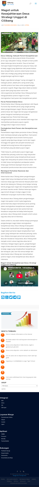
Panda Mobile (5, 441)
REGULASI (23, 481)
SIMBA (3, 434)
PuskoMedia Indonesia (10, 25)
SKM (29, 481)
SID (2, 405)
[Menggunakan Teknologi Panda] (4, 3)
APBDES (34, 479)
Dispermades (5, 453)
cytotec (3, 389)
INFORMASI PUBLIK (25, 479)
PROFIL (3, 479)
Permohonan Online (6, 417)
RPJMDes (9, 481)
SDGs (2, 403)
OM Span (3, 407)
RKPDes (16, 481)
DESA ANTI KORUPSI (12, 479)
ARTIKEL (27, 25)
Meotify (3, 438)
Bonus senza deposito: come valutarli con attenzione (21, 350)
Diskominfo (4, 455)
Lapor (2, 424)
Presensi (3, 436)
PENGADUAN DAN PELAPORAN (18, 483)
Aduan (3, 419)
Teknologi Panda (22, 475)
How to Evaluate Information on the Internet (19, 334)
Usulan (3, 422)
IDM (2, 400)
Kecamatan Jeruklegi (7, 458)
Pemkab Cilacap (5, 451)
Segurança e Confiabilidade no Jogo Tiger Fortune (20, 361)
